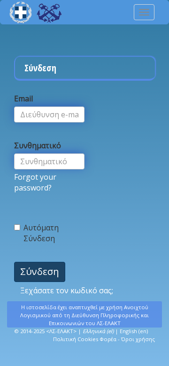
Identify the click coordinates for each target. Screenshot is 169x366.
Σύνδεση (39, 271)
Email (23, 98)
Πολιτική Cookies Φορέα (84, 339)
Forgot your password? (35, 182)
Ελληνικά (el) (98, 331)
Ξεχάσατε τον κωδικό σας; (66, 290)
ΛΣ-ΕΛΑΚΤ (61, 331)
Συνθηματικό (37, 145)
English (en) (134, 331)
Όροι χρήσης (138, 339)
